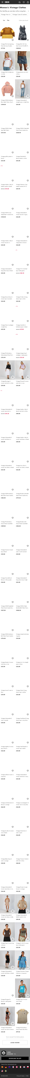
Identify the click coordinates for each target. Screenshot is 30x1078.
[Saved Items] (24, 2)
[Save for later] (13, 40)
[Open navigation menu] (2, 2)
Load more (15, 1043)
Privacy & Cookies (20, 1075)
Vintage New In (5, 14)
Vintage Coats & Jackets (20, 14)
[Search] (20, 2)
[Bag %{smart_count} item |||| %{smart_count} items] (28, 2)
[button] (2, 1067)
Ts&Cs (27, 1075)
